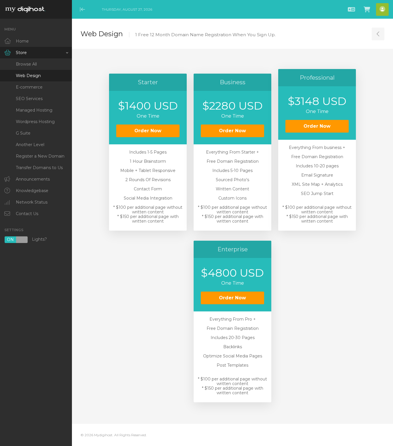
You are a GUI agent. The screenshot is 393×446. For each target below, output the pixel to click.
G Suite (23, 133)
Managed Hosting (34, 110)
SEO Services (29, 98)
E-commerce (29, 87)
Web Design (28, 75)
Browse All (26, 64)
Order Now (147, 130)
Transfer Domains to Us (39, 167)
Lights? (27, 239)
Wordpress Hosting (35, 121)
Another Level (30, 144)
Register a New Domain (40, 156)
